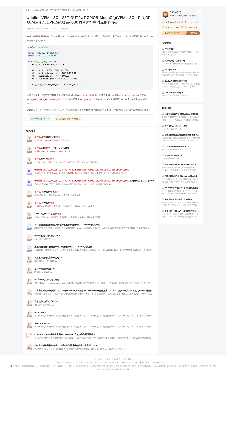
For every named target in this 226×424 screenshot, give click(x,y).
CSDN (107, 359)
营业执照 (213, 366)
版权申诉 (194, 366)
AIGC (56, 28)
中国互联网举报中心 (145, 366)
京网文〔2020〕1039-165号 (62, 366)
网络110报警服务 (130, 366)
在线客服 (145, 362)
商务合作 (79, 362)
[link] (27, 10)
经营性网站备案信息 (81, 366)
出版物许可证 (203, 366)
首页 (27, 10)
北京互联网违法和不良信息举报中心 (102, 366)
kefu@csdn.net (130, 362)
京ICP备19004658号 (42, 366)
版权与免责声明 (183, 366)
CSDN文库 (116, 359)
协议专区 (98, 362)
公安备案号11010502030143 (23, 366)
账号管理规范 (172, 366)
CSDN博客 (127, 359)
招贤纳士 (70, 362)
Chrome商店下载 (160, 366)
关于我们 (60, 362)
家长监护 (119, 366)
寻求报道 (88, 362)
